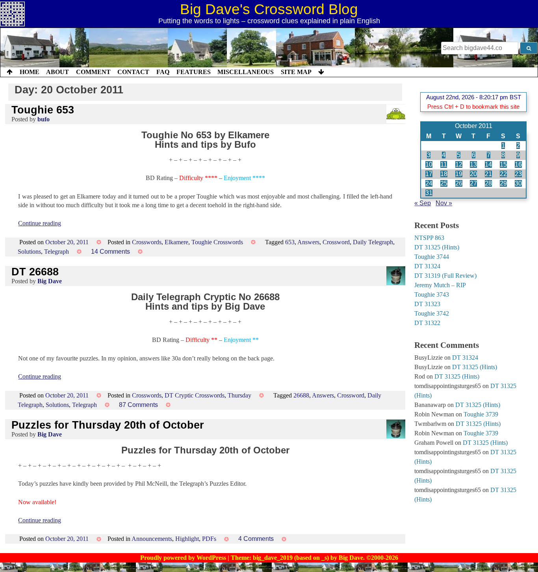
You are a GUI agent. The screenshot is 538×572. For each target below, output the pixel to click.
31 (428, 192)
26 (458, 183)
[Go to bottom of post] (321, 72)
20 (473, 174)
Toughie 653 (42, 110)
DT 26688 (35, 272)
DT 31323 (427, 304)
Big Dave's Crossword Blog (269, 9)
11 (443, 164)
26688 (301, 395)
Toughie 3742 (431, 313)
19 (458, 174)
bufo (43, 119)
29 (503, 183)
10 (428, 164)
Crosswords (146, 242)
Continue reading (39, 223)
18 (443, 174)
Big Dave (49, 281)
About (57, 72)
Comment (93, 72)
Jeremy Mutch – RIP (440, 285)
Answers (308, 242)
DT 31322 (427, 322)
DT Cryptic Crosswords (194, 395)
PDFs (209, 538)
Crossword (336, 242)
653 (290, 242)
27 (473, 183)
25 (443, 183)
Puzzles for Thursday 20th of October (107, 425)
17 (428, 174)
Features (193, 72)
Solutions (29, 251)
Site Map (296, 72)
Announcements (152, 538)
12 (458, 164)
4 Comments (256, 538)
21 (488, 174)
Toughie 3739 (481, 414)
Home (29, 72)
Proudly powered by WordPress (184, 557)
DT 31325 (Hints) (436, 247)
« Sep (422, 203)
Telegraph (56, 251)
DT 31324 (427, 266)
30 (518, 183)
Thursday (239, 395)
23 (518, 174)
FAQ (162, 72)
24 (428, 183)
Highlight (187, 538)
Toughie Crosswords (217, 242)
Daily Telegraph (373, 242)
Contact (133, 72)
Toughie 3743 (431, 294)
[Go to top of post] (10, 72)
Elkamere (176, 242)
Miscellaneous (245, 72)
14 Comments (110, 251)
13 (473, 164)
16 (518, 164)
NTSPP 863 (429, 237)
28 (488, 183)
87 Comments (138, 404)
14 (488, 164)
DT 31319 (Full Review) (445, 275)
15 (503, 164)
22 (503, 174)
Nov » (444, 203)
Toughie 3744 (431, 256)
